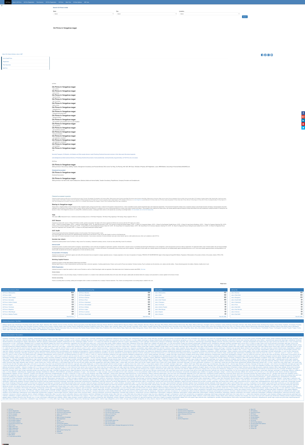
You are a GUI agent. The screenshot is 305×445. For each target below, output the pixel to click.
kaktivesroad (271, 345)
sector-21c (296, 353)
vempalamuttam (43, 392)
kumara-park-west (272, 343)
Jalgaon (121, 326)
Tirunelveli (283, 328)
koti (296, 357)
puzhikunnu (132, 392)
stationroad (170, 367)
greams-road (127, 349)
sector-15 (194, 380)
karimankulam (144, 389)
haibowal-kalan (229, 370)
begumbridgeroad (6, 373)
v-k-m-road (67, 367)
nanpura (293, 387)
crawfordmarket (56, 376)
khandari (72, 338)
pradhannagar (208, 387)
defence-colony (78, 380)
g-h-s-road (266, 372)
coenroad (98, 357)
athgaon (200, 356)
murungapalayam (199, 394)
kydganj (139, 340)
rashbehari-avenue (65, 368)
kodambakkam (210, 349)
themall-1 (227, 364)
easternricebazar (83, 394)
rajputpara (233, 384)
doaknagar (270, 370)
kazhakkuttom (202, 389)
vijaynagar (190, 360)
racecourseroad (6, 343)
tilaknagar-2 (242, 364)
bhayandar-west (225, 375)
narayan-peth (284, 381)
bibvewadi (185, 383)
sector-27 (262, 380)
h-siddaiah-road (155, 343)
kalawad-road (107, 384)
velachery (16, 349)
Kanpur (170, 326)
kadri (261, 372)
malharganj (165, 360)
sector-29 (244, 380)
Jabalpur (106, 326)
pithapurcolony (78, 399)
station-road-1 (101, 370)
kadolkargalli (289, 345)
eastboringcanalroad (136, 381)
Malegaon (267, 326)
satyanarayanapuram (294, 397)
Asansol (76, 324)
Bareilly (116, 324)
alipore (52, 368)
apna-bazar (89, 356)
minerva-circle (294, 343)
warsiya (218, 395)
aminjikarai (235, 349)
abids (144, 359)
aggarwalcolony (162, 345)
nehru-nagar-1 (62, 346)
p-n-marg (147, 364)
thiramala (190, 389)
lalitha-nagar (57, 399)
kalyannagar (285, 340)
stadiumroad (222, 373)
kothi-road (187, 338)
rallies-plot (39, 341)
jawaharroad (278, 340)
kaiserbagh (29, 370)
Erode (276, 324)
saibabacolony (158, 351)
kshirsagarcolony (50, 395)
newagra (36, 338)
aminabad (91, 370)
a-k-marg (155, 376)
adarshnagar (17, 353)
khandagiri (225, 346)
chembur (67, 375)
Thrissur (271, 328)
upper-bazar (296, 384)
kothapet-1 (240, 354)
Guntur (46, 326)
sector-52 (285, 380)
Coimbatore (218, 324)
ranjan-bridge (99, 373)
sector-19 (295, 346)
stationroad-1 (206, 357)
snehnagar (257, 360)
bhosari (195, 383)
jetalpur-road (128, 395)
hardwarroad (195, 353)
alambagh (282, 368)
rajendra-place (176, 380)
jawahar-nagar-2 (227, 383)
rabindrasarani (226, 367)
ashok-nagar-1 (222, 348)
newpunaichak (13, 381)
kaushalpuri (173, 364)
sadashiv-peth (151, 383)
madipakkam (202, 349)
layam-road (97, 365)
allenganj (151, 340)
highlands (271, 372)
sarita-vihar (123, 380)
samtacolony (281, 383)
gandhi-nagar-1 (163, 343)
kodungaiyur (160, 349)
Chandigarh (207, 324)
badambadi (178, 351)
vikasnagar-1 (296, 368)
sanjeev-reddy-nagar (262, 359)
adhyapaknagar (72, 357)
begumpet (292, 357)
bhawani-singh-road (68, 362)
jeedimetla (251, 357)
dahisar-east (284, 375)
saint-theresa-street (224, 381)
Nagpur (39, 328)
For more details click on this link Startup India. (143, 209)
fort (179, 391)
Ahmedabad (25, 324)
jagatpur (249, 351)
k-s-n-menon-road (31, 365)
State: (54, 11)
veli (257, 391)
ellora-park (175, 395)
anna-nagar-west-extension (28, 351)
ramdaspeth (247, 378)
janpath (242, 346)
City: (117, 11)
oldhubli (194, 357)
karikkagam (41, 394)
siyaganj (155, 360)
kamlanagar (12, 338)
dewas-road (70, 395)
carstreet (228, 372)
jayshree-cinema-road (130, 364)
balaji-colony (140, 394)
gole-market (98, 380)
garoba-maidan (198, 378)
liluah (32, 357)
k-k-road (259, 383)
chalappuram (230, 368)
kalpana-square (268, 346)
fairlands (295, 386)
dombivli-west (115, 389)
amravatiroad (148, 378)
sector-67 (232, 380)
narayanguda (5, 360)
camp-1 (112, 383)
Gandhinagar (13, 326)
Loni (234, 326)
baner (78, 383)
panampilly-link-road (222, 365)
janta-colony (189, 386)
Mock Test (68, 2)
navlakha (150, 360)
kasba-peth (179, 383)
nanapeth (26, 383)
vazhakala (281, 365)
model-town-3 (212, 386)
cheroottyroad (261, 368)
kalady (49, 365)
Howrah (74, 326)
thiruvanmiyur (152, 349)
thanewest (132, 389)
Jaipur (110, 326)
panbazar (274, 356)
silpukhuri (255, 356)
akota (226, 395)
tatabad (135, 351)
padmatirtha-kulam (170, 389)
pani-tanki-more (217, 387)
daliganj (73, 370)
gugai (60, 387)
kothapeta (14, 359)
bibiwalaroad (102, 345)
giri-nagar (120, 367)
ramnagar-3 (168, 394)
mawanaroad (47, 373)
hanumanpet (242, 397)
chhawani (281, 360)
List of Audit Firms (7, 58)
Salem (182, 328)
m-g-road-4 (59, 394)
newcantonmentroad (51, 353)
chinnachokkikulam (60, 372)
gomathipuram (69, 372)
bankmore (219, 353)
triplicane (133, 349)
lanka (24, 397)
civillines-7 (239, 376)
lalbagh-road (147, 343)
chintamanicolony (154, 341)
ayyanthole (91, 394)
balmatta (251, 372)
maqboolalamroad (52, 397)
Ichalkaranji (93, 326)
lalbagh (194, 395)
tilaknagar (276, 360)
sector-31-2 (83, 356)
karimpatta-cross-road (64, 365)
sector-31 (68, 348)
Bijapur (191, 324)
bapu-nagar (16, 362)
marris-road (122, 340)
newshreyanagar (199, 341)
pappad (290, 389)
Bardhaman (111, 324)
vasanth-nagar (125, 343)
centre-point (33, 364)
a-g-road (236, 368)
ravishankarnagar (228, 360)
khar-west (245, 375)
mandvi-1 (295, 373)
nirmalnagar (231, 357)
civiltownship (239, 386)
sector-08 (86, 346)
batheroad (106, 341)
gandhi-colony (217, 376)
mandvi (205, 395)
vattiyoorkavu (160, 391)
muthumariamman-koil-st (243, 381)
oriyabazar (234, 351)
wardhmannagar (131, 378)
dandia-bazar (276, 395)
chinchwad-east (33, 383)
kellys (147, 349)
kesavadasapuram (229, 389)
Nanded (44, 328)
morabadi (87, 386)
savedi (149, 338)
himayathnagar (211, 359)
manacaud (84, 392)
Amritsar (65, 324)
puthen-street (77, 392)
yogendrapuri (233, 376)
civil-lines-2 (20, 373)
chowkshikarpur (95, 381)
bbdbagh (284, 367)
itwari (222, 378)
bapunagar (283, 338)
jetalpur (117, 395)
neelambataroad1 (47, 354)
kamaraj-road (276, 341)
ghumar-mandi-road (122, 370)
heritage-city (140, 356)
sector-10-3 (5, 354)
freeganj (65, 395)
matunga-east (27, 376)
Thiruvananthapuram (255, 328)
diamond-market (113, 364)
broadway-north (32, 367)
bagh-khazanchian (206, 370)
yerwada (207, 383)
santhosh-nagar (241, 359)
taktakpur (121, 397)
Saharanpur (177, 328)
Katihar (184, 326)
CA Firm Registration (29, 2)
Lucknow (238, 326)
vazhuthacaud (209, 391)
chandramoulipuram (226, 397)
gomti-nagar (18, 370)
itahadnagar (79, 341)
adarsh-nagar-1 (272, 359)
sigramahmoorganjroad (146, 397)
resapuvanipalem (69, 399)
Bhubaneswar (181, 324)
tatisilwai (97, 386)
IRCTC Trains (11, 425)
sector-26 (7, 348)
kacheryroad (225, 386)
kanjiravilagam (262, 392)
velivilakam (5, 392)
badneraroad (253, 340)
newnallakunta (226, 359)
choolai (72, 349)
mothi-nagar (99, 360)
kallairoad (255, 368)
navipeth (148, 362)
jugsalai (157, 364)
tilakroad (130, 353)
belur (35, 357)
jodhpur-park (18, 368)
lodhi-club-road (147, 370)
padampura (162, 341)
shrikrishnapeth (52, 341)
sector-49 (100, 354)
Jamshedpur (135, 326)
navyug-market (181, 354)
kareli (242, 340)
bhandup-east (253, 373)
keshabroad (98, 353)
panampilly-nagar (74, 365)
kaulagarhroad (68, 353)
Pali (80, 328)
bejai (232, 372)
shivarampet (19, 378)
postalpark (20, 381)
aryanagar (153, 386)
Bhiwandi (171, 324)
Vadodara (19, 329)
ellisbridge (45, 340)
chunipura (165, 386)
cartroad (241, 387)
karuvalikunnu (178, 389)
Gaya (25, 326)
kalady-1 (90, 392)
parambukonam (44, 391)
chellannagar (215, 381)
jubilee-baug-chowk (98, 384)
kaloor (215, 365)
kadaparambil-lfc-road (42, 365)
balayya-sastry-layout (173, 399)
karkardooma (85, 380)
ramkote (33, 360)
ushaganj (111, 360)
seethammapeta (133, 399)
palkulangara (220, 389)
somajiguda (264, 357)
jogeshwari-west (33, 375)
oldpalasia (221, 360)
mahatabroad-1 (258, 386)
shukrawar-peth (101, 383)
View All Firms (70, 316)
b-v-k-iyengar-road (38, 343)
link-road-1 (108, 370)
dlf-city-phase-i (276, 354)
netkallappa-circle (28, 343)
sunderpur (116, 397)
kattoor (37, 351)
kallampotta (176, 392)
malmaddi (220, 357)
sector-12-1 (18, 356)
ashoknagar (85, 360)
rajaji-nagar (287, 343)
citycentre (289, 356)
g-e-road (287, 383)
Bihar (187, 324)
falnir (247, 372)
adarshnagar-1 (139, 357)
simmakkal (116, 372)
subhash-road (269, 384)
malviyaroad (147, 353)
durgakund (293, 395)
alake (125, 372)
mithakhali (24, 340)
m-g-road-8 (196, 387)
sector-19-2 (256, 380)
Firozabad (298, 324)
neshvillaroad (76, 353)
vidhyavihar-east (276, 375)
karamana (19, 394)
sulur (71, 351)
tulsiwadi (93, 375)
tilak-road (119, 394)
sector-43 (65, 356)
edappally (172, 365)
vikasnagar (253, 364)
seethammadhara (94, 399)
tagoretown (225, 340)
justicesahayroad (86, 381)
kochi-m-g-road (159, 365)
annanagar (104, 372)
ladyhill (149, 372)
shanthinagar (20, 343)
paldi (56, 340)
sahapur (240, 367)
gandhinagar (52, 360)
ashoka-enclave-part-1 (31, 354)
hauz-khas (214, 353)
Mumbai (16, 328)
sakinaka (83, 376)
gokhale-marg (36, 370)
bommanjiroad (282, 386)
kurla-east (175, 375)
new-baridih (166, 364)
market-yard (89, 383)
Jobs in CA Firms (17, 2)
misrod (171, 346)
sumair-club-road (6, 364)
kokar (72, 386)
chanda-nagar (271, 357)
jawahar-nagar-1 (115, 362)
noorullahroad (217, 340)
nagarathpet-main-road (77, 343)
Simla (232, 328)
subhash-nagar (140, 386)
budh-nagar (261, 346)
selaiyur (173, 348)
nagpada (188, 375)
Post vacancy (40, 2)
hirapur (224, 353)
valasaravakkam (265, 349)
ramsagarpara (39, 384)
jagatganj (4, 397)
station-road (138, 362)
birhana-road (277, 364)
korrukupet (187, 349)
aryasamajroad (225, 376)
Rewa (158, 328)
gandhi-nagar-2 (113, 367)
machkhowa (262, 356)
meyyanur (4, 387)
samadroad (116, 340)
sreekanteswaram (277, 392)
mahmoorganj (43, 397)
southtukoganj (210, 360)
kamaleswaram (218, 392)
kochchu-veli (25, 391)
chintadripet (201, 348)
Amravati (60, 324)
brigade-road (52, 343)
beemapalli (209, 389)
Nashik (48, 328)
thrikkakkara (262, 365)
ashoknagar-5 (263, 394)
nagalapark (195, 367)
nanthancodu (254, 392)
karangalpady (193, 372)
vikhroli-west (252, 375)
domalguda (170, 359)
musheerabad (51, 359)
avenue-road (244, 343)
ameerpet (73, 359)
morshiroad (298, 340)
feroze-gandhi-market (243, 370)
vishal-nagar (203, 345)
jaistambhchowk (270, 340)
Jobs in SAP (20, 54)
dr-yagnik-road (54, 384)
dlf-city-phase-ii (285, 354)
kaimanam (65, 392)
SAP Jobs (86, 2)
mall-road (222, 370)
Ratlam (154, 328)
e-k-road (139, 373)
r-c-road (124, 394)
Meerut (290, 326)
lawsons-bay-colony (14, 399)
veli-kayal (274, 391)
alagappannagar (31, 372)
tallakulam (14, 372)
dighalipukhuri (223, 356)
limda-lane (70, 364)
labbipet (182, 397)
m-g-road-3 (246, 383)
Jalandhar (115, 326)
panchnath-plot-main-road (203, 384)
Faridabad (285, 324)
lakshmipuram (208, 354)
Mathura (278, 326)
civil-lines (114, 370)
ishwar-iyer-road (14, 365)
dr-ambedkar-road (195, 338)
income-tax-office (246, 338)
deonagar (179, 378)
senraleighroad (113, 341)
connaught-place (164, 380)
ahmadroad (286, 372)
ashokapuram (222, 368)
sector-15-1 (47, 348)
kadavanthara (103, 365)
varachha (271, 387)
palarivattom (178, 365)
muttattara (211, 392)
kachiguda (175, 359)
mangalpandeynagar (57, 373)
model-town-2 (154, 345)
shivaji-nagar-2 (287, 378)
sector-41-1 (42, 356)
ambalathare (269, 392)
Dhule (258, 324)
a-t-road (205, 356)
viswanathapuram (21, 372)
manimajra (124, 348)
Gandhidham (5, 326)
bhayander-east (60, 389)
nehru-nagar (79, 360)
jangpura (104, 380)
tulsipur (230, 351)
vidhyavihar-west (260, 375)
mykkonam (233, 392)
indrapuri (139, 346)
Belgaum (131, 324)
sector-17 (52, 348)
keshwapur (171, 357)
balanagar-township (112, 359)
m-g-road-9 (131, 360)
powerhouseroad (126, 345)
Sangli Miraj (187, 328)
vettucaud (94, 392)
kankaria (239, 338)
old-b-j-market (167, 362)
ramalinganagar (41, 387)
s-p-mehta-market (98, 364)
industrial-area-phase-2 (115, 348)
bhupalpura (273, 394)
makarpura (199, 395)
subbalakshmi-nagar (33, 399)
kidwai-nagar (199, 364)
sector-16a (22, 354)
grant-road (298, 375)
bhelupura (298, 395)
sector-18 (200, 380)
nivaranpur (81, 386)
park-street (11, 368)
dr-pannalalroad (176, 340)
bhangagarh (268, 356)
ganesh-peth (185, 378)
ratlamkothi (236, 360)
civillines (186, 364)
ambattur (193, 349)
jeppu (198, 372)
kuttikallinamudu (288, 391)
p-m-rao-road (137, 372)
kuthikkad (264, 391)
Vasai (28, 329)
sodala (4, 362)
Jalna (124, 326)
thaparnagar (122, 373)
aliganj (96, 370)
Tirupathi (289, 328)
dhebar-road (47, 384)
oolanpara (138, 389)
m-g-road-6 (193, 362)
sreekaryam (5, 394)
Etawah (280, 324)
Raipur (123, 328)
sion (177, 376)
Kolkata (203, 326)
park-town (162, 348)
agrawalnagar (250, 360)
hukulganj (14, 397)
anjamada (24, 394)
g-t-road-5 (141, 341)
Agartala (9, 324)
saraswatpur (58, 357)
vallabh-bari (191, 368)
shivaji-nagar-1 (125, 356)
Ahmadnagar (18, 324)
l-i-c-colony (55, 387)
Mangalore (273, 326)
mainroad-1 (246, 386)
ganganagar (207, 394)
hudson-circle (263, 343)
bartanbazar (145, 373)
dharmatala (5, 368)
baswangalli (259, 345)
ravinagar (12, 357)
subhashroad (118, 353)
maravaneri (72, 387)
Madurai (248, 326)
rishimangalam (162, 392)
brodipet (202, 354)
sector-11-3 (82, 354)
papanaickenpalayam (45, 351)
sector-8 (94, 348)
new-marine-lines (76, 376)
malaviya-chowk (156, 384)
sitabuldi (237, 378)
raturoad (60, 386)
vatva (7, 340)
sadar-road (240, 384)
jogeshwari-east (15, 375)
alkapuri (222, 395)
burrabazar (297, 367)
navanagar (79, 357)
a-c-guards (248, 359)
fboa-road (106, 367)
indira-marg (45, 364)
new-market (36, 368)
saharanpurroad (175, 353)
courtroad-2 (119, 345)
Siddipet (221, 328)
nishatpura (151, 346)
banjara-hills (59, 359)
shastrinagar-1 (106, 373)
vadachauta (287, 387)
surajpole (18, 395)
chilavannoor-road (75, 367)
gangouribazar (288, 360)
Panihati (83, 328)
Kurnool (227, 326)
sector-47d (13, 348)
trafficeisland (181, 357)
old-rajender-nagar (30, 380)
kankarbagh (63, 381)
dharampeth (227, 378)
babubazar (183, 356)
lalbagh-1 (223, 372)
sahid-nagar (254, 346)
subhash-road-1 (263, 362)
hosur (175, 357)
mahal (241, 378)
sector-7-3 (211, 380)
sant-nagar (126, 386)
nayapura (152, 368)
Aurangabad (81, 324)
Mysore (35, 328)
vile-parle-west (167, 376)
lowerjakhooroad (255, 387)
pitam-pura (44, 380)
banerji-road (296, 365)
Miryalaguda (296, 326)
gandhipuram (98, 351)
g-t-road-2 (134, 345)
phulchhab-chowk (214, 384)
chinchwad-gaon (49, 383)
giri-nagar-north (298, 364)
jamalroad (114, 381)
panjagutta (134, 359)
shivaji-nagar (145, 346)
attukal (150, 389)
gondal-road (62, 384)
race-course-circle (259, 395)
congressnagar (172, 378)
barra (272, 364)
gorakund (137, 360)
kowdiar (112, 391)
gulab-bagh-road (296, 394)
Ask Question (11, 417)
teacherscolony (240, 353)
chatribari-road (249, 356)
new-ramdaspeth (254, 378)
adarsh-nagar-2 (241, 345)
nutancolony (226, 341)
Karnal (180, 326)
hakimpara (155, 387)
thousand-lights (288, 349)
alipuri (115, 394)
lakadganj (80, 378)
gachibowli (140, 359)
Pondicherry (106, 328)
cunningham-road (296, 341)
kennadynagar (32, 387)
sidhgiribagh (110, 397)
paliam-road (191, 365)
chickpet (88, 345)
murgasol (126, 341)
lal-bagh (24, 370)
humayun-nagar (67, 359)
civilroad (171, 386)
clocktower (11, 353)
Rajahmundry (128, 328)
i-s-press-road (6, 365)
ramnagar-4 (65, 373)
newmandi (188, 376)
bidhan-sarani (80, 368)
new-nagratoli (17, 386)
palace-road (182, 384)
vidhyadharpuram (263, 397)
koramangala (280, 343)
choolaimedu (120, 349)
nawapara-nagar (265, 383)
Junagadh (150, 326)
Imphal (98, 326)
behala (86, 368)
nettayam (35, 394)
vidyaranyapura (51, 378)
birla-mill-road (170, 345)
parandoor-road (269, 365)
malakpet (12, 360)
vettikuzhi (71, 392)
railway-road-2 (108, 340)
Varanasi (24, 329)
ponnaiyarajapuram (83, 351)
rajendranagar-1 (223, 351)
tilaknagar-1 (239, 341)
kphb (288, 357)
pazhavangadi (217, 391)
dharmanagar (25, 387)
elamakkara (185, 365)
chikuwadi (169, 395)
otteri (240, 349)
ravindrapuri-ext (136, 397)
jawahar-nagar (296, 391)
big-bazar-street (55, 351)
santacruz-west (99, 375)
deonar (173, 376)
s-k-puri (128, 381)
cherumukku (89, 391)
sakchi (161, 364)
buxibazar (258, 351)
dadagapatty (65, 387)
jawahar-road (89, 384)
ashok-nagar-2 (110, 380)
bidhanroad (135, 387)
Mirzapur (4, 328)
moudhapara (253, 383)
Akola (37, 324)
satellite (264, 338)
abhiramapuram (180, 349)
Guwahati (56, 326)
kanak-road (114, 384)
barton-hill (185, 389)
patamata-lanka (202, 397)
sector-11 (41, 348)
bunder (276, 372)
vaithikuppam (177, 381)
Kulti (223, 326)
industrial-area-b (138, 370)
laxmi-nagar (150, 380)
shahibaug (277, 338)
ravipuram (24, 367)
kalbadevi (4, 375)
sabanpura (45, 341)
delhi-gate (154, 338)
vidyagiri (152, 357)
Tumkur (299, 328)
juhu (219, 375)
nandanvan (102, 378)
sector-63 (227, 380)
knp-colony (154, 394)
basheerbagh (80, 359)
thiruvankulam (203, 365)
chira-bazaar (246, 373)
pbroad (110, 357)
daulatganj (22, 357)
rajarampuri (138, 367)
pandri (233, 383)
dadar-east (140, 375)
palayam (196, 389)
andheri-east (153, 375)
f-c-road (138, 383)
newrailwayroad (166, 356)
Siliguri (228, 328)
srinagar (63, 399)
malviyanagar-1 (217, 345)
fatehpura (42, 395)
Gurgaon (50, 326)
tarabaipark (152, 367)
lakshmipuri (159, 367)
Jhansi (140, 326)
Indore (102, 326)
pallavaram (94, 349)
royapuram (133, 348)
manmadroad (177, 338)
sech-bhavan (212, 367)
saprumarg (43, 370)
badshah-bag (86, 397)
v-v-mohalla (68, 378)
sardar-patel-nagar (231, 353)
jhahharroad (195, 386)
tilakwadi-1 (280, 378)
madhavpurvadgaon (280, 345)
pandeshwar (144, 372)
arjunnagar (55, 338)
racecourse (208, 353)
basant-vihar (140, 345)
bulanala (287, 395)
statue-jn (30, 394)
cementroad (153, 353)
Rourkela (167, 328)
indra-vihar (130, 368)
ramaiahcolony (190, 394)
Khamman (189, 326)
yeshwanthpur (66, 343)
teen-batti (14, 364)
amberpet (104, 359)
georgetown (184, 340)
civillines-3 (128, 340)
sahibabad (131, 354)
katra (199, 340)
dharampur (42, 353)
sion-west (142, 376)
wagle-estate (101, 389)
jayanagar (222, 343)
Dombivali (263, 324)
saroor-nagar (219, 359)
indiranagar (24, 353)
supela (49, 346)
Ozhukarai (75, 328)
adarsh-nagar (296, 360)
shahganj (49, 338)
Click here (143, 269)
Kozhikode (219, 326)
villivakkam (34, 349)
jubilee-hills (245, 357)
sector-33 (79, 348)
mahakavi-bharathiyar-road (129, 365)
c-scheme (48, 362)
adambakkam (256, 348)
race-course (252, 395)
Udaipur (4, 329)
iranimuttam (233, 391)
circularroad (247, 387)
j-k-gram (23, 389)
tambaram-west (249, 348)
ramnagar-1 (9, 359)
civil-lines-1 (31, 362)
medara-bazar (224, 354)
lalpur (47, 386)
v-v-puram (13, 345)
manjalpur (145, 395)
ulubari (179, 356)
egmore (195, 348)
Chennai (212, 324)
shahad (121, 389)
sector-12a (24, 356)
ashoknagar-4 (145, 340)
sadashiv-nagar (37, 346)
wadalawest (20, 376)
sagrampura (11, 389)
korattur (173, 349)
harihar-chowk (68, 384)
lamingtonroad (213, 357)
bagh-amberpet (38, 359)
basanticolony (231, 386)
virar (91, 389)
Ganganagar (20, 326)
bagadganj (160, 378)
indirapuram (113, 354)
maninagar (66, 340)
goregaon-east (265, 373)
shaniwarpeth (183, 367)
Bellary (136, 324)
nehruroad (202, 387)
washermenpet (167, 349)
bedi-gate (105, 364)
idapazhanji (203, 391)
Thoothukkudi (264, 328)
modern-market (140, 364)
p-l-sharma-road (85, 373)
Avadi (86, 324)
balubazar (164, 351)
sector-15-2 (265, 353)
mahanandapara (188, 387)
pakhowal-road (215, 370)
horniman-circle (52, 375)
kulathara (141, 391)
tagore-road (277, 384)
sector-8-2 (60, 354)
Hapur (64, 326)
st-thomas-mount (208, 348)
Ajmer (34, 324)
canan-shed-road (60, 367)
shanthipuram (42, 399)
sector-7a (11, 354)
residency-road (74, 345)
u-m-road (281, 387)
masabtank (295, 359)
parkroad (188, 353)
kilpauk (242, 348)
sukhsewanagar (193, 346)
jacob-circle (240, 373)
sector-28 (63, 348)
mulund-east (41, 376)
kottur (197, 349)
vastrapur (19, 340)
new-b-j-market (160, 362)
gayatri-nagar (194, 397)
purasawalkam (140, 348)
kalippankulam (115, 392)
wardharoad (124, 378)
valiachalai (11, 391)
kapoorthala (5, 370)
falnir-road (172, 372)
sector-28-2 (258, 354)
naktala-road (97, 368)
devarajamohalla (60, 378)
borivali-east (5, 376)
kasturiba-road (283, 341)
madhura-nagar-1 (156, 359)
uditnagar (218, 386)
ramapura (93, 397)
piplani (166, 346)
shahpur (268, 338)
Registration (6, 61)
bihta (300, 380)
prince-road (196, 373)
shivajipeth (201, 367)
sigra (105, 397)
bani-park (81, 362)
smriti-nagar (44, 346)
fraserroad (45, 381)
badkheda (210, 346)
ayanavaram (22, 349)
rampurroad (229, 373)
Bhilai (162, 324)
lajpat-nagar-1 (179, 364)
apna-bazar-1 (101, 356)
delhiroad (156, 373)
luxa (33, 397)
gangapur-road (13, 380)
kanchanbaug (243, 360)
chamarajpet (82, 345)
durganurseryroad (286, 394)
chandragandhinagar (254, 370)
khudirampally (173, 387)
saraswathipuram (285, 376)
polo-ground (135, 395)
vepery (177, 348)
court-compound (36, 386)
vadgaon (265, 345)
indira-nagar (49, 370)
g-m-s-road (167, 353)
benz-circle (188, 397)
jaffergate (214, 341)
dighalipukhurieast (232, 356)
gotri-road (122, 395)
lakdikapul (17, 360)
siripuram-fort (159, 399)
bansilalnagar (169, 341)
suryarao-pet (278, 397)
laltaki (182, 338)
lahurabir (29, 397)
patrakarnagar (78, 381)
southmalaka (231, 340)
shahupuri (132, 367)
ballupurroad (183, 353)
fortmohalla (293, 376)
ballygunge (57, 368)
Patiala (97, 328)
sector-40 (95, 356)
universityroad (58, 395)
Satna (196, 328)
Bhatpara (152, 324)
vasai (39, 389)
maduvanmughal (58, 392)
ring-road (4, 389)
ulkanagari (245, 341)
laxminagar (274, 378)
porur (129, 348)
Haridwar (69, 326)
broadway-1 (18, 367)
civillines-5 (112, 345)
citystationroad (99, 338)
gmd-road (170, 373)
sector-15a (258, 353)
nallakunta (38, 360)
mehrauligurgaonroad (156, 356)
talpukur (207, 367)
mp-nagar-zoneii (117, 346)
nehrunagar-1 (162, 354)
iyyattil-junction (22, 365)
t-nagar (249, 349)
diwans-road (100, 367)
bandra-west (122, 376)
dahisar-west (268, 375)
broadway (28, 349)
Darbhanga (229, 324)
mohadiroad (207, 362)
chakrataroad (295, 351)
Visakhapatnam (44, 329)
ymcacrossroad (270, 368)
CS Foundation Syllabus (14, 422)
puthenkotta (101, 392)
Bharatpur (146, 324)
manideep (175, 346)
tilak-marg (38, 380)
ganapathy (75, 351)
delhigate (279, 394)
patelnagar (155, 354)
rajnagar (168, 354)
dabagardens (111, 399)
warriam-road (84, 367)
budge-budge (104, 368)
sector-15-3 (36, 356)
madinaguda (98, 359)
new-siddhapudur (119, 351)
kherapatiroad (296, 356)
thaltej (29, 340)
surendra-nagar (88, 378)
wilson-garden (108, 343)
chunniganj (290, 364)
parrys (11, 349)
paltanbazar (216, 356)
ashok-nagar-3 (107, 362)
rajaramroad (126, 367)
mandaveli (142, 349)
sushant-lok (252, 354)
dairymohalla (176, 386)
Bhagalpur (140, 324)
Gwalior (61, 326)
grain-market (83, 364)
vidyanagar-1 (104, 357)
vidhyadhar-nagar (23, 362)
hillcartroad (161, 387)
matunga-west (48, 376)
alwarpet (216, 348)
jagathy (269, 391)
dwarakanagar (86, 399)
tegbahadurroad (84, 353)
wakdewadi (212, 383)
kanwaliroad (105, 353)
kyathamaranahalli (36, 378)
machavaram (254, 397)
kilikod (274, 389)
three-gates (20, 364)
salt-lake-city (219, 367)
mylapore (11, 351)
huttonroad (120, 341)
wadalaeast (34, 376)
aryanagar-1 (267, 364)
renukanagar (64, 357)
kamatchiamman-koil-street (199, 381)
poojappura (50, 392)
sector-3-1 (88, 354)
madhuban (5, 395)
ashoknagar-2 (216, 372)
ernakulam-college (117, 365)
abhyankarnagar (140, 378)
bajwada (164, 395)
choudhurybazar (186, 351)
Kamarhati (165, 326)
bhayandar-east (214, 375)
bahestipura (159, 386)
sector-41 (216, 380)
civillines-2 (214, 378)
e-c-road (284, 351)
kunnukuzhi (196, 391)
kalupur (234, 338)
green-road (202, 386)
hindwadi (17, 346)
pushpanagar (221, 394)
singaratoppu (226, 392)
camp (258, 340)
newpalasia (203, 360)
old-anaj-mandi (103, 386)
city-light (276, 387)
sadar (218, 378)
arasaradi (110, 372)
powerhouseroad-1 (267, 386)
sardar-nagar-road (254, 384)
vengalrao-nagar (190, 359)
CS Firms (61, 2)
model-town (131, 370)
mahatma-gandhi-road (149, 365)
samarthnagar (207, 341)
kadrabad (249, 362)
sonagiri (163, 346)
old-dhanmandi (159, 368)
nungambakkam (291, 348)
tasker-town (86, 343)
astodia (273, 338)
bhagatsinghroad (196, 376)
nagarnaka (182, 341)
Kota (214, 326)
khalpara (167, 387)
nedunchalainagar (115, 387)
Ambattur (55, 324)
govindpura (133, 346)
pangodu (243, 389)
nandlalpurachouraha (174, 360)
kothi (95, 395)
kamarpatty (173, 356)
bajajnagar (155, 378)
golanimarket (200, 362)
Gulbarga (41, 326)
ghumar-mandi (197, 370)
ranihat (253, 351)
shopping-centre (206, 368)
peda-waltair (5, 399)
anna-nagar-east (279, 349)
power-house (55, 346)
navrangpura (38, 340)
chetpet (67, 349)
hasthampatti (96, 387)
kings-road (27, 357)
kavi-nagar (119, 354)
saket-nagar (200, 346)
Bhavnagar (157, 324)
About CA (4, 54)
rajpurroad (36, 353)
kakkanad (4, 367)
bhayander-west (69, 389)
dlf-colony (182, 386)
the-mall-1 (72, 341)
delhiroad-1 (27, 373)
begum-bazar (121, 359)
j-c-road (290, 341)
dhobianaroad (187, 345)
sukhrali (119, 356)
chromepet (62, 349)
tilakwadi (295, 345)
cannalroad (111, 353)
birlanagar (284, 356)
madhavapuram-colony (25, 392)
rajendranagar (70, 381)
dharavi (234, 373)
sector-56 (290, 380)
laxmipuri (164, 367)
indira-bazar (55, 362)
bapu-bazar (92, 362)
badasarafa (270, 360)
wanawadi (70, 383)
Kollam (207, 326)
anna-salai (263, 348)
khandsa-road (146, 356)
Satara (192, 328)
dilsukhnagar (21, 359)
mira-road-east (77, 389)
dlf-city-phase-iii (293, 354)
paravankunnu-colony (103, 391)
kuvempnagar (5, 378)
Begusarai (126, 324)
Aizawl (30, 324)
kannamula (292, 392)
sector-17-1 (271, 353)
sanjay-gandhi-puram (64, 370)
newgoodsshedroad (251, 345)
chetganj (162, 397)
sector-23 (71, 356)
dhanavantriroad (253, 376)
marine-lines (64, 376)
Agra (13, 324)
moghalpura (182, 359)
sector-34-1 (268, 380)
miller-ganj (153, 370)
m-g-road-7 (78, 338)
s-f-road (230, 387)
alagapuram (78, 387)
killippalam (294, 389)
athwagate (298, 387)
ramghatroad (101, 340)
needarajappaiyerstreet (264, 381)
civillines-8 (150, 373)
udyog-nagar (26, 364)
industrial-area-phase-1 (103, 348)
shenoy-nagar (189, 348)
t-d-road (53, 367)
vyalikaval (118, 343)
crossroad (124, 353)
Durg (267, 324)
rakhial (33, 340)
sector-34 (35, 348)
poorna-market (119, 399)
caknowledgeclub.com (138, 199)
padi (253, 349)
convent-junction (92, 367)
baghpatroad (293, 372)
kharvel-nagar (276, 346)
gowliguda (149, 359)
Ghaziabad (29, 326)
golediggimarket (195, 345)
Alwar (51, 324)
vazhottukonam (185, 391)
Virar (38, 329)
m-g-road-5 (257, 372)
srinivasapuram (175, 394)
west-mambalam (78, 349)
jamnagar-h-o (121, 364)
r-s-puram (91, 351)
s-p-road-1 (13, 343)
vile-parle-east (149, 376)
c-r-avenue (111, 368)
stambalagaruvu (233, 354)
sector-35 (24, 348)
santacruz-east (202, 375)
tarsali (208, 395)
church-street (100, 343)
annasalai (208, 381)
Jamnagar (129, 326)
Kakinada (155, 326)
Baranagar (100, 324)
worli (208, 375)
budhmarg (102, 381)
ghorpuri (95, 383)
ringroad (153, 362)
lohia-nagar (174, 354)
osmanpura (192, 341)
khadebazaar (23, 346)
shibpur (46, 357)
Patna (101, 328)
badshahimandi (158, 340)
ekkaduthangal (87, 349)
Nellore (52, 328)
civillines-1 (262, 340)
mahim (94, 376)
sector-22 (19, 348)
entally (122, 368)
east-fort (64, 394)
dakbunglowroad (122, 381)
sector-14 (30, 356)
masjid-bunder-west (43, 375)
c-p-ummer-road (46, 367)
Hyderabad (87, 326)
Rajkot (134, 328)
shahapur (30, 346)
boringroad (40, 381)
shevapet (102, 387)
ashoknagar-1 (188, 357)
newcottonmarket (116, 357)
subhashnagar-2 (207, 378)
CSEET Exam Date (13, 430)
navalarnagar (264, 370)
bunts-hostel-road (164, 372)
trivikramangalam (259, 389)
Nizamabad (63, 328)
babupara (129, 387)
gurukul (253, 338)
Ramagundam (140, 328)
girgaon (171, 375)
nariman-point (194, 375)
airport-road (51, 364)
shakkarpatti (284, 364)
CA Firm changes (12, 414)
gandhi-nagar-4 (85, 338)
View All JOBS (222, 316)
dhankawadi (201, 383)
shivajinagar (13, 383)
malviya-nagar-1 (126, 346)
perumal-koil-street (169, 381)
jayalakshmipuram (275, 376)
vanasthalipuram (29, 359)
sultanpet (190, 343)
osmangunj (128, 359)
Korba (211, 326)
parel (9, 375)
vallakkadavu (64, 391)
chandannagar (291, 381)
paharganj (117, 380)
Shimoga (216, 328)
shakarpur (71, 380)
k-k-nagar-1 (83, 372)
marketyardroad (136, 338)
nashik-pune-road (295, 378)
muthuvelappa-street (250, 353)
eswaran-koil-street (186, 381)
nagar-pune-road (204, 338)
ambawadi (83, 340)
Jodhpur (145, 326)
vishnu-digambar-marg (186, 380)
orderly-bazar (156, 397)
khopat (42, 389)
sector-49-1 (108, 356)
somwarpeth (57, 383)
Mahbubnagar (254, 326)
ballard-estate (108, 376)
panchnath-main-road (190, 384)
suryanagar (92, 338)
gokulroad (199, 357)
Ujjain (8, 329)
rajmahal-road (268, 395)
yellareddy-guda (280, 359)
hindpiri (92, 386)
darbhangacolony (167, 340)
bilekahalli (45, 343)
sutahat (217, 351)
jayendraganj (5, 357)
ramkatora (80, 397)
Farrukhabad (292, 324)
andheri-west (80, 375)
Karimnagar (175, 326)
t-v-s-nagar (98, 372)
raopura (91, 395)
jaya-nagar (269, 341)
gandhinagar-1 (86, 357)
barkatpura (28, 360)
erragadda (233, 359)
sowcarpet (222, 349)
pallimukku (210, 365)
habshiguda (257, 357)
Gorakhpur (35, 326)
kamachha (20, 397)
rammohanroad (243, 368)
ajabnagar (146, 341)
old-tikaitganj (289, 368)
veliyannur (76, 394)
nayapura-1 (86, 395)
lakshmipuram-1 (262, 376)
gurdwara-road (34, 373)
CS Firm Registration (51, 2)
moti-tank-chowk (164, 384)
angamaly (276, 365)
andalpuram (298, 370)
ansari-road (204, 376)
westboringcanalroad (54, 381)
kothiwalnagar (183, 373)
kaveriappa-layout (236, 343)
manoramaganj (124, 360)
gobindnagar (264, 351)
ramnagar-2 (105, 351)
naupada (47, 389)
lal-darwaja (258, 338)
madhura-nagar (104, 399)
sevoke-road (225, 387)
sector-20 (58, 348)
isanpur (11, 340)
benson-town (140, 343)
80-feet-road (260, 364)
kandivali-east (73, 375)
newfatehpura (11, 395)
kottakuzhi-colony (80, 391)
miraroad (34, 389)
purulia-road (28, 386)
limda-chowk (148, 384)
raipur (3, 340)
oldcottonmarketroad (7, 341)
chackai (236, 389)
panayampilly (235, 365)
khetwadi (114, 375)
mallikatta (242, 372)
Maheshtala (261, 326)
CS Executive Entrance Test (15, 423)
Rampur (146, 328)
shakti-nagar (132, 386)
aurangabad (168, 397)
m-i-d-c (212, 362)
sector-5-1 (238, 380)
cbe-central (111, 351)
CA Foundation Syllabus (14, 420)
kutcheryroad (289, 384)
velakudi (238, 391)
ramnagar (126, 399)
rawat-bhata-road (178, 368)
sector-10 (205, 380)
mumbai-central (108, 375)
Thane (248, 328)
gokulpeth (262, 378)
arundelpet (188, 354)
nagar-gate (76, 364)
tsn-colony (147, 399)
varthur (49, 345)
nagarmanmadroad (168, 338)
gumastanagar (144, 360)
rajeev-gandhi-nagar (169, 368)
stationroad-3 (218, 362)
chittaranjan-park (134, 380)
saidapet (150, 348)
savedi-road (212, 338)
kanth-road (176, 373)
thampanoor (161, 389)
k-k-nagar (106, 349)
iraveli (253, 391)
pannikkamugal (268, 389)
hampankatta (186, 372)
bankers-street (114, 373)
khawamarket (255, 362)
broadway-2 (146, 357)
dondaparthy (141, 399)
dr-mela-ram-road (178, 345)
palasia (216, 360)
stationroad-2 (232, 341)
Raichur (119, 328)
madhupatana (210, 351)
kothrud (7, 383)
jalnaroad (219, 341)
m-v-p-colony (50, 399)
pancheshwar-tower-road (61, 364)
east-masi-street (91, 372)
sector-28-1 (278, 353)
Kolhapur (198, 326)
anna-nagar (257, 349)
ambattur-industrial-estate (279, 348)
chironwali (270, 351)
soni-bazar (262, 384)
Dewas (249, 324)
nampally (205, 359)
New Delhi (57, 328)
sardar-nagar (246, 384)
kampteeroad (95, 378)
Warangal (58, 329)
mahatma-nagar (21, 380)
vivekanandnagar (22, 384)
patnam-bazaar (195, 354)
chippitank (14, 373)
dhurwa (23, 386)
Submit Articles (12, 54)
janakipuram (78, 370)
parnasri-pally (251, 367)
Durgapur (271, 324)
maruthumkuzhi (139, 392)
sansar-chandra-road (40, 362)
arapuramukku (48, 394)
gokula (268, 376)
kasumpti (262, 387)
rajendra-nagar (59, 360)
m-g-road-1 (62, 345)
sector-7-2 (114, 356)
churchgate (146, 375)
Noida (68, 328)
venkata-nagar (254, 381)
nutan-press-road (173, 384)
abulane (281, 372)
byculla (69, 376)
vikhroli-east (240, 375)
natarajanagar (284, 370)
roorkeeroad (72, 373)
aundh (116, 383)
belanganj (67, 338)
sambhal (216, 373)
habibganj (157, 346)
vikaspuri (92, 380)
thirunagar (107, 387)
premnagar (5, 353)
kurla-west (159, 375)
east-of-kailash (142, 380)
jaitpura (9, 397)
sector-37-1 (290, 353)
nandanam (168, 348)
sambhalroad (210, 373)
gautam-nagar (182, 395)
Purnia (114, 328)
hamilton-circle (155, 372)
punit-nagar (100, 395)
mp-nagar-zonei (109, 346)
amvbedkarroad (138, 354)
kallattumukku (196, 392)
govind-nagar (206, 364)
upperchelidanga (133, 341)
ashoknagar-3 (277, 370)
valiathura (37, 391)
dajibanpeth (158, 357)
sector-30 (55, 354)
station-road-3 (143, 338)
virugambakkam (55, 349)
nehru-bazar (131, 362)
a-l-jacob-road (254, 365)
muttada (190, 392)
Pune (111, 328)
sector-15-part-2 (59, 356)
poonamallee (17, 351)
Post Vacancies (7, 65)
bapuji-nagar (247, 346)
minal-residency (218, 346)
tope (240, 389)
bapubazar (256, 394)
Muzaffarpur (29, 328)
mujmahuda (151, 395)
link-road (110, 365)
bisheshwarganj (176, 397)
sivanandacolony (128, 351)
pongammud (280, 391)
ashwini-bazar (229, 394)
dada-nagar (222, 364)
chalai (253, 389)
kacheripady (55, 365)
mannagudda (209, 372)
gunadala (218, 397)
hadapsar (190, 383)
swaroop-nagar (234, 364)
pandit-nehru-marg (278, 362)
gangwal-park (99, 362)
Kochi (194, 326)
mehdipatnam (238, 357)
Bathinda (121, 324)
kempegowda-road (253, 341)
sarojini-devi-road (226, 362)
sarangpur (60, 340)
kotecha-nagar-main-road (137, 384)
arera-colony (101, 346)
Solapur (236, 328)
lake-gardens (259, 367)
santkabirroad (99, 397)
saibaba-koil (151, 351)
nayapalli (230, 346)
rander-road (17, 389)
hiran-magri (236, 394)
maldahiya (59, 397)
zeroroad (237, 340)
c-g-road (72, 340)
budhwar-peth (41, 383)
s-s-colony (8, 372)
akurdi (157, 383)
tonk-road (76, 362)
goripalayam (77, 372)
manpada (94, 389)
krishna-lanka (235, 397)
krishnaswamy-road (85, 365)
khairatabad (92, 360)
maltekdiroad (291, 340)
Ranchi (150, 328)
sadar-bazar (211, 376)
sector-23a (76, 356)
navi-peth (83, 383)
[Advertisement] (99, 42)
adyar (146, 348)
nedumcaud (286, 392)
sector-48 (264, 354)
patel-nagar (246, 376)
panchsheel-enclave (63, 380)
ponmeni (121, 372)
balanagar (66, 360)
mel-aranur (146, 392)
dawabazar (117, 360)
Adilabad (4, 324)
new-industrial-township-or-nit (71, 354)
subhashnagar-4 (25, 395)
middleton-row (25, 368)
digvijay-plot (90, 364)
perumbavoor (11, 367)
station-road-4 (66, 386)
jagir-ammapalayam (87, 387)
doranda (43, 386)
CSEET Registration (13, 428)
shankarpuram (6, 345)
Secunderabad (202, 328)
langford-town (262, 341)
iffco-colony (269, 354)
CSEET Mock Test (13, 426)
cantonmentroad (242, 351)
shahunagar (187, 362)
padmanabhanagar (21, 345)
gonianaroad (225, 345)
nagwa (69, 397)
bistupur (152, 364)
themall (107, 345)
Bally (90, 324)
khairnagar (41, 373)
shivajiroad (92, 373)
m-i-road (60, 362)
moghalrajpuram (211, 397)
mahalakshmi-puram (206, 343)
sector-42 (73, 348)
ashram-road (51, 340)
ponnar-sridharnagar (14, 392)
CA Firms (8, 2)
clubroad (93, 357)
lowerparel (26, 375)
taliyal (54, 394)
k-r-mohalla (12, 378)
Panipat (88, 328)
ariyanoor (10, 387)
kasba (31, 368)
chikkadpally (105, 360)
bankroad (249, 368)
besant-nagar (40, 349)
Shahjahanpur (209, 328)
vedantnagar (176, 341)
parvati (108, 383)
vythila (91, 365)
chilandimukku (117, 391)
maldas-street (250, 394)
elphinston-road (133, 375)
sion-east (160, 376)
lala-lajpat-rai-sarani (45, 368)
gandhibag (267, 378)
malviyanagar (210, 340)
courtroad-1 (90, 341)
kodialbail (203, 372)
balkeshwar (61, 338)
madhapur (86, 359)
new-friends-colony (52, 380)
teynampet (237, 348)
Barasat (105, 324)
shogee (266, 387)
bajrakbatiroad (171, 351)
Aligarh (41, 324)
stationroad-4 (203, 373)
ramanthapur (45, 360)
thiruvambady (104, 394)
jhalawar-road (136, 368)
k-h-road (170, 343)
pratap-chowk (189, 370)
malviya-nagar (123, 362)
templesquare (178, 372)
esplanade (265, 367)
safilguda (284, 357)
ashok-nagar (236, 346)
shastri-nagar (192, 364)
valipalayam (161, 394)
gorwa (140, 395)
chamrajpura (74, 378)
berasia (206, 346)
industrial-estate (161, 370)
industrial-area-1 (79, 346)
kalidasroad (92, 353)
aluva (240, 365)
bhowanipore (234, 367)
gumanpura (198, 368)
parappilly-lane (288, 365)
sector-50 (273, 380)
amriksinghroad (94, 345)
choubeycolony (14, 384)
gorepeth (191, 378)
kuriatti (250, 391)
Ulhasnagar (13, 329)
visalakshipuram (46, 372)
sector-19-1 (94, 354)
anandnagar (197, 360)
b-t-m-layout (251, 343)
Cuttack (223, 324)
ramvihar (289, 351)
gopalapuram (113, 349)
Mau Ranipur (284, 326)
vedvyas (251, 386)
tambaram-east (230, 348)
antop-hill (137, 376)
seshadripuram (215, 343)
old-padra (245, 395)
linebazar (225, 357)
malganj (160, 360)
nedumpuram (12, 394)
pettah (259, 391)
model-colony (144, 383)
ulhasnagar (53, 389)
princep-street (290, 367)
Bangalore (94, 324)
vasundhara (106, 354)
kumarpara (190, 356)
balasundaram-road (142, 351)
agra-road (89, 340)
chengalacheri (280, 389)
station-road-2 (6, 384)
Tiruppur (294, 328)
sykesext (189, 367)
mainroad (282, 384)
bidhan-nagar (277, 367)
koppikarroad (164, 357)
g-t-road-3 (94, 340)
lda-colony (276, 368)
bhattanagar (40, 357)
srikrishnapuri (5, 381)
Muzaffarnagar (22, 328)
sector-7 (89, 348)
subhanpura (231, 395)
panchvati (289, 338)
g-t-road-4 (145, 354)
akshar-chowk (158, 395)
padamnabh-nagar (183, 346)
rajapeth (25, 341)
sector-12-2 (250, 380)
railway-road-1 (118, 386)
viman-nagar (162, 383)
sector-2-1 (295, 380)
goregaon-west (276, 373)
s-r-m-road (38, 367)
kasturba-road (127, 384)
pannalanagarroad (18, 341)
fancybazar (210, 356)
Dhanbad (254, 324)
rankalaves (176, 367)
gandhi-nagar (271, 397)
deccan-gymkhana (275, 381)
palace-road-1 (93, 343)
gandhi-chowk (273, 383)
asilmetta (165, 399)
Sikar (225, 328)
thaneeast (126, 389)
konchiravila (52, 391)
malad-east (89, 376)
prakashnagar (196, 343)
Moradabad (10, 328)
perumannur (140, 365)
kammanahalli (176, 343)
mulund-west (182, 375)
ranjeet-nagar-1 (288, 362)
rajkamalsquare (32, 341)
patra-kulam (167, 391)
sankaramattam (24, 399)
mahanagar (56, 370)
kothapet (248, 397)
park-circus (117, 368)
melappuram (169, 392)
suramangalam (17, 387)
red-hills (23, 360)
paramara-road (246, 365)
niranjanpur (201, 353)
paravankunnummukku (132, 391)
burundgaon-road (126, 338)
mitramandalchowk (171, 383)
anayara (298, 392)
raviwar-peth (219, 383)
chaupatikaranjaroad (221, 338)
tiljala (125, 368)
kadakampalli (35, 392)
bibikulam (52, 372)
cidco (187, 341)
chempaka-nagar (124, 392)
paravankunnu (72, 391)
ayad (269, 394)
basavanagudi (29, 345)
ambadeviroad (66, 341)
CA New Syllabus (77, 2)
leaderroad (203, 340)
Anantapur (70, 324)
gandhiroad (30, 353)
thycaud (214, 389)
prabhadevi (87, 375)
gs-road (195, 356)
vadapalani (298, 348)
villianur (144, 381)
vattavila (124, 391)
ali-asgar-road (184, 343)
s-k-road (78, 373)
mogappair (217, 349)
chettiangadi (98, 394)
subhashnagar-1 (233, 345)
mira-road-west (85, 389)
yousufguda (278, 357)
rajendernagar (60, 353)
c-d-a (192, 351)
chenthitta (58, 391)
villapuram (291, 370)
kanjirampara (239, 392)
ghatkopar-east (13, 376)
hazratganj (11, 370)
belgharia (91, 368)
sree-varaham (247, 392)
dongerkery (130, 372)
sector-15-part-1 (50, 356)
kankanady (237, 372)
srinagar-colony (198, 359)
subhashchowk (242, 362)
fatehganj (282, 395)
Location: (181, 11)
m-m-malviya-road (98, 341)
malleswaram (133, 343)
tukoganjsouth (184, 360)
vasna (300, 338)
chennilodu (31, 391)
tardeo (21, 375)
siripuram (153, 399)
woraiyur (111, 394)
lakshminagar (214, 394)
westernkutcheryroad (130, 373)
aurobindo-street (159, 381)
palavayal (272, 349)
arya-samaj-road (214, 368)
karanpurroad (160, 353)
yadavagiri (44, 378)
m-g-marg (134, 340)
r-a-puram (244, 349)
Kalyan (160, 326)
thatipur (17, 357)
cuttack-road (283, 346)
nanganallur (229, 349)
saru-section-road (296, 362)
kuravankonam (225, 391)
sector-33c (30, 348)
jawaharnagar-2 (163, 373)
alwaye (230, 365)
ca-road (166, 378)
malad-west (116, 376)
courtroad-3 (275, 386)
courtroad (140, 353)
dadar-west (165, 375)
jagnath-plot (76, 384)
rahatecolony (117, 378)
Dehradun (241, 324)
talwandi (186, 368)
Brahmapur (200, 324)
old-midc (143, 362)
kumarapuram (174, 391)
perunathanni (244, 391)
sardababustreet (53, 386)
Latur (231, 326)
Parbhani (92, 328)
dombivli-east (108, 389)
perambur (294, 349)
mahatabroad (203, 351)
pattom (191, 391)
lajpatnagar (190, 373)
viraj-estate (160, 338)
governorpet (285, 397)
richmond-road (55, 345)
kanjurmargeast (130, 376)
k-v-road (39, 364)
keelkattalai (47, 349)
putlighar (85, 341)
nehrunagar (18, 338)
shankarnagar (48, 387)
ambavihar (246, 340)
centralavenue (109, 378)
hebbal (114, 343)
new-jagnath (83, 384)
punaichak (26, 381)
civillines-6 (24, 338)
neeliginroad (131, 357)
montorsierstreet (150, 381)
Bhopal (176, 324)
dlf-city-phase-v (11, 356)
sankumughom (183, 392)
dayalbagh (30, 338)
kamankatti (51, 357)
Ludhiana (243, 326)
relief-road (229, 338)
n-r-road (68, 345)
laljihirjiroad (5, 386)
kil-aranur (249, 389)
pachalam (166, 365)
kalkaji (170, 380)
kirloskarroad (11, 346)
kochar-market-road (181, 370)
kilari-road (44, 345)
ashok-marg (85, 370)
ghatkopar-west (291, 375)
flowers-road (100, 349)
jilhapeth (174, 362)
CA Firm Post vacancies (14, 412)
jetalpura (213, 395)
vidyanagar (72, 360)
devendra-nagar (31, 384)
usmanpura (295, 338)
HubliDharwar (80, 326)
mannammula (108, 392)
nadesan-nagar (233, 381)
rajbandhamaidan (294, 383)
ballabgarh (40, 354)
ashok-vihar (156, 380)
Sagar (171, 328)
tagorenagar (210, 345)
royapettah (182, 348)
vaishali (150, 354)
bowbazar (271, 367)
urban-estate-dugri (170, 370)
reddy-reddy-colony (132, 394)
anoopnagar (264, 360)
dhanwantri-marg (78, 395)
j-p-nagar (257, 343)
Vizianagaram (51, 329)
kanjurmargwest (101, 376)
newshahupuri (145, 367)
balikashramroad (117, 338)
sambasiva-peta (216, 354)
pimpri (75, 383)
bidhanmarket (142, 387)
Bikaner (195, 324)
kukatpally (253, 359)
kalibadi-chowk (239, 383)
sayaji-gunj (106, 395)
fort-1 (270, 373)
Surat (244, 328)
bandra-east (284, 373)
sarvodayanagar (214, 364)
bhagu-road (147, 345)
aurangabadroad (108, 338)
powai (259, 373)
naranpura (77, 340)
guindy (137, 349)
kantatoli (11, 386)
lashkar (279, 356)
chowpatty (290, 373)
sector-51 (279, 380)
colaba (119, 375)
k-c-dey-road (180, 387)
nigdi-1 (134, 383)
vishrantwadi (64, 383)
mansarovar (9, 362)
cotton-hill (146, 391)
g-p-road (197, 365)
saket (127, 380)
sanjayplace (5, 338)
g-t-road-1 (194, 340)
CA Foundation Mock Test (14, 419)
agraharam (290, 386)
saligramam (156, 348)
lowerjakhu (236, 387)
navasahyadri (128, 383)
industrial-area (70, 346)
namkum (76, 386)
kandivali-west (60, 375)
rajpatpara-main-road (225, 384)
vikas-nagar (147, 386)
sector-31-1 (284, 353)
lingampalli (45, 359)
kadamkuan (108, 381)
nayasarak (196, 351)
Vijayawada (33, 329)
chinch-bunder (125, 375)
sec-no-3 (37, 395)
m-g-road (92, 359)
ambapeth (59, 341)
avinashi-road (183, 394)
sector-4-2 (222, 380)
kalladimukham (154, 392)
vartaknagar (29, 389)
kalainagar (38, 372)
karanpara (120, 384)
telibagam (155, 389)
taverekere (228, 343)
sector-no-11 (243, 394)
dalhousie (245, 367)
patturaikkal (70, 394)
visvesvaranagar (27, 378)
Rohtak (162, 328)
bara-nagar (73, 368)
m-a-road (36, 397)
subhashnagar (277, 351)
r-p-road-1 (270, 362)
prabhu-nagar (111, 386)
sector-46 (245, 354)
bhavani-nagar (147, 394)
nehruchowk (180, 362)
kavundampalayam (64, 351)
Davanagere (235, 324)
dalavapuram (153, 391)
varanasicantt (128, 397)
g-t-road (189, 340)
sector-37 (84, 348)
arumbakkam (5, 349)
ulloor (285, 389)
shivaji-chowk (234, 362)
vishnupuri (247, 364)
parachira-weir (17, 391)
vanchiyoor (95, 391)
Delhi (246, 324)
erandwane (121, 383)
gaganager (290, 346)
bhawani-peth (19, 383)
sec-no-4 (32, 395)
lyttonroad (134, 353)
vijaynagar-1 (125, 357)
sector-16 (16, 354)
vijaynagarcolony (42, 338)
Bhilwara (166, 324)
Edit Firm (5, 68)
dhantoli (233, 378)
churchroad (149, 387)
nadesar (65, 397)
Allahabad (46, 324)
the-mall (235, 370)
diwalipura (112, 395)
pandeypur (74, 397)
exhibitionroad (32, 381)
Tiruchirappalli (277, 328)
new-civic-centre (93, 346)
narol (15, 340)
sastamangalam (204, 392)
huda (206, 386)
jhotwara (87, 362)
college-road (5, 380)
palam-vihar (133, 356)
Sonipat (240, 328)
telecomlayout (37, 345)
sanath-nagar (288, 359)
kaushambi (125, 354)
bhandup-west (182, 376)
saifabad (164, 359)
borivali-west (233, 375)
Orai (71, 328)
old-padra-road (239, 395)
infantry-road (59, 343)
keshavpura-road (145, 368)
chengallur (5, 391)
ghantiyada (189, 395)
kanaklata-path (241, 356)
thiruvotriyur (270, 348)
